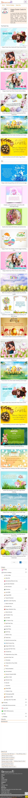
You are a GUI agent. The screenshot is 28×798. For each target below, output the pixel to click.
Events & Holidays (7, 572)
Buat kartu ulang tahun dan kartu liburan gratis (11, 789)
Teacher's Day (9, 680)
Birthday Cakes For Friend (7, 764)
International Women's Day (12, 581)
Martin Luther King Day (11, 600)
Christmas (8, 589)
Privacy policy (4, 779)
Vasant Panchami (9, 598)
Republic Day (9, 606)
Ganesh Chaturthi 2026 (11, 674)
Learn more (14, 797)
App (2, 776)
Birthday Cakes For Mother (7, 759)
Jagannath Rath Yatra (10, 648)
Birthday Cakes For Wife (7, 761)
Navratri (7, 682)
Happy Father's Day (10, 646)
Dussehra (8, 685)
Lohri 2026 (8, 592)
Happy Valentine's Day (11, 609)
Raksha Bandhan (9, 668)
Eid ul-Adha (8, 575)
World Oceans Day (10, 643)
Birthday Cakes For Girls (19, 761)
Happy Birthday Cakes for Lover (8, 766)
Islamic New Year (9, 657)
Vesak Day (8, 637)
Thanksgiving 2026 (10, 694)
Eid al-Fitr (8, 578)
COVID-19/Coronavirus (8, 711)
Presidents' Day (9, 615)
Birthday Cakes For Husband (8, 757)
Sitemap (3, 786)
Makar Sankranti (9, 603)
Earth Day (8, 631)
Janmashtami (9, 671)
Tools (4, 713)
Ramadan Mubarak (10, 583)
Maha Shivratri (9, 612)
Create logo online (5, 792)
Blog (2, 783)
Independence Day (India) (11, 663)
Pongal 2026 (8, 595)
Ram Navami (9, 586)
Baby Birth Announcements (9, 705)
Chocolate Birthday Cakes (7, 763)
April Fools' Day (9, 623)
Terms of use (4, 780)
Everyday (5, 702)
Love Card (5, 708)
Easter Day (8, 626)
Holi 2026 (8, 617)
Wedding (5, 716)
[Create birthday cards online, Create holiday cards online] (7, 1)
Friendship (8, 660)
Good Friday (8, 629)
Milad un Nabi (9, 677)
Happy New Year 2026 (11, 699)
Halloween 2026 (9, 696)
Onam (7, 665)
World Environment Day (11, 640)
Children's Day (9, 691)
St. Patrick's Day (9, 620)
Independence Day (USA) (11, 654)
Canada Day (8, 651)
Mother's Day (9, 634)
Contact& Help (4, 785)
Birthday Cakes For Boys (7, 755)
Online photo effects (5, 790)
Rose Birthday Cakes (21, 753)
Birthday (5, 569)
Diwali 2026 (8, 688)
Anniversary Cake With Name (8, 753)
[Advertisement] (14, 737)
